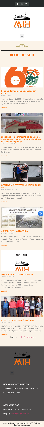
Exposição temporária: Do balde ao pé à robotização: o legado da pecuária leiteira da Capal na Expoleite (21, 139)
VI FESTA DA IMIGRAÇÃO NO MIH (17, 320)
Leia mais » (5, 107)
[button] (22, 36)
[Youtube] (26, 4)
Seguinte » (31, 337)
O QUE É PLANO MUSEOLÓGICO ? (17, 274)
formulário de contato (20, 414)
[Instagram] (22, 4)
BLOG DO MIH (22, 54)
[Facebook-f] (17, 4)
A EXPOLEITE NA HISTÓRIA (14, 231)
